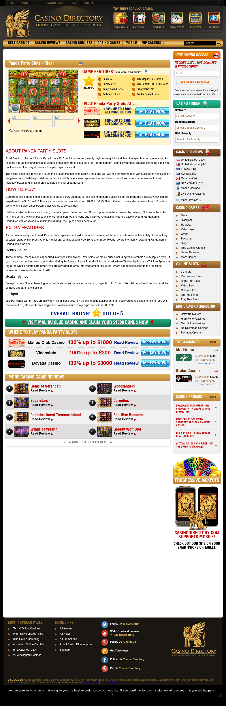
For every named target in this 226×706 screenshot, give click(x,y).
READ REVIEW (205, 363)
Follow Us (124, 624)
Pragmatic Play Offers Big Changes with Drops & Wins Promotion (193, 409)
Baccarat (186, 238)
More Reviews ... (191, 200)
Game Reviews (190, 252)
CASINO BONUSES (79, 43)
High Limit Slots (190, 281)
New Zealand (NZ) (192, 183)
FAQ (74, 3)
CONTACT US (91, 3)
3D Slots (186, 272)
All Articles (66, 628)
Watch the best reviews (124, 633)
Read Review (126, 343)
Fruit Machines (189, 295)
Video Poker (188, 229)
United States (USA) (193, 160)
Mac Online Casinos (193, 323)
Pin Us (125, 668)
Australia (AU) (189, 174)
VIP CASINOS (151, 43)
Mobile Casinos (190, 188)
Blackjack (186, 220)
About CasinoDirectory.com (76, 644)
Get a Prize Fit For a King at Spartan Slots (193, 435)
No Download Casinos (194, 328)
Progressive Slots (191, 276)
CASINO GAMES (109, 43)
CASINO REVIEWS (47, 43)
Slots (184, 215)
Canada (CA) (189, 178)
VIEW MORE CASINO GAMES (85, 442)
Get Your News (119, 651)
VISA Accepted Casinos (27, 655)
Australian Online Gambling (29, 644)
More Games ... (190, 257)
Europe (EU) (188, 169)
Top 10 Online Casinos (26, 628)
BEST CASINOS (19, 43)
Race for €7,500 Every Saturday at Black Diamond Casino (193, 422)
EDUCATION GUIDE (53, 3)
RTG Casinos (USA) (25, 650)
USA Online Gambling (26, 639)
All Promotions (68, 639)
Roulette (186, 225)
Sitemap (65, 650)
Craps (184, 234)
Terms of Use (91, 682)
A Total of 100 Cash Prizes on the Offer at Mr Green (194, 445)
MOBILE (131, 43)
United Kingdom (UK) (194, 164)
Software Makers (191, 314)
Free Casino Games (193, 248)
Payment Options (191, 332)
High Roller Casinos (193, 319)
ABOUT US (27, 3)
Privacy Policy (108, 682)
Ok (114, 700)
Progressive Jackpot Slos (28, 634)
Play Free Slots (190, 299)
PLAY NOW (157, 342)
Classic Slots (188, 290)
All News (65, 634)
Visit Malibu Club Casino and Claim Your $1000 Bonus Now (87, 323)
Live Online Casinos (193, 194)
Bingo (184, 243)
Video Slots (188, 285)
